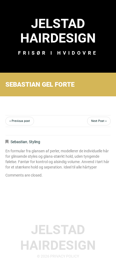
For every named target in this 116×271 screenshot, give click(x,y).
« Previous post (19, 121)
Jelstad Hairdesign (58, 31)
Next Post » (99, 121)
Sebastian (19, 142)
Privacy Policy (64, 256)
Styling (34, 142)
